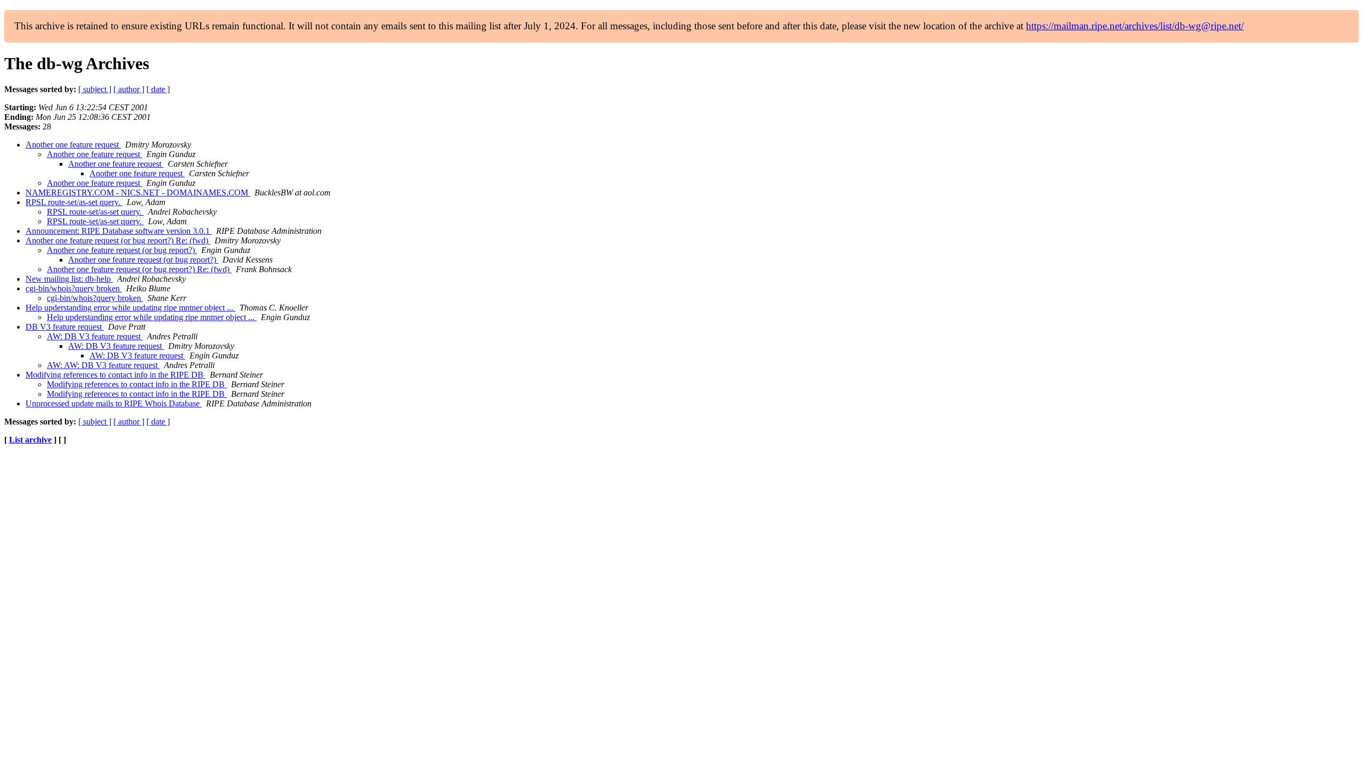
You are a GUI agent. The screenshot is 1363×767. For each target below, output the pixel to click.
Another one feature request (73, 144)
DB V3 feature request (65, 326)
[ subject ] (94, 89)
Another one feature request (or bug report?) (122, 250)
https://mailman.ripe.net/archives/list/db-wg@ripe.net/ (1135, 25)
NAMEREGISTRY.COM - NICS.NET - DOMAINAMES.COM (138, 192)
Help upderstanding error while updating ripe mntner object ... (130, 307)
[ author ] (128, 89)
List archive (30, 439)
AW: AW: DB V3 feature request (103, 365)
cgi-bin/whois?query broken (74, 288)
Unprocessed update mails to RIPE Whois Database (114, 403)
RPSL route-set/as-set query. (74, 202)
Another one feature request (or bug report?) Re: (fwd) (118, 240)
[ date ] (158, 89)
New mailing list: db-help (69, 278)
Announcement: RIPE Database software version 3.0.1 (119, 230)
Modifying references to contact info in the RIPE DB (116, 374)
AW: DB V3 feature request (95, 336)
